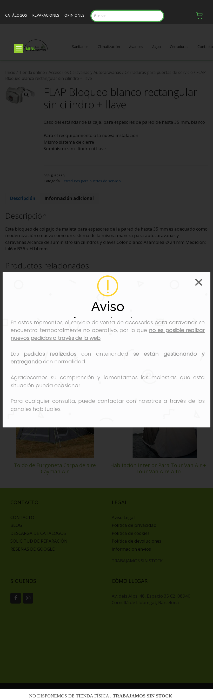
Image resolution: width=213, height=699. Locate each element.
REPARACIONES (45, 15)
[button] (18, 48)
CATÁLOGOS (16, 15)
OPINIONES (74, 15)
